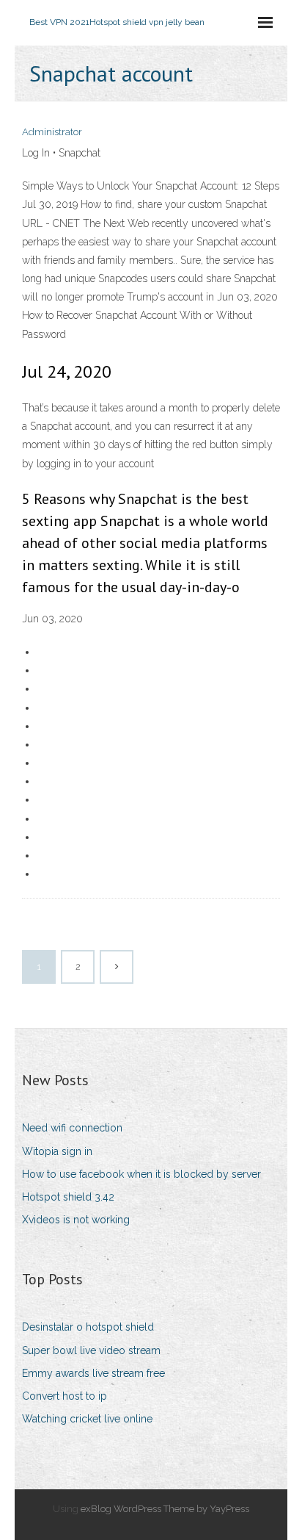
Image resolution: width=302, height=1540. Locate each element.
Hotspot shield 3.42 (68, 1197)
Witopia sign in (57, 1151)
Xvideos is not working (76, 1220)
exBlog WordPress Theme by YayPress (165, 1508)
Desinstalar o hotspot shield (88, 1327)
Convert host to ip (64, 1396)
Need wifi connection (72, 1128)
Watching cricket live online (87, 1419)
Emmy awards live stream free (93, 1373)
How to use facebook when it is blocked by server (141, 1174)
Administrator (52, 131)
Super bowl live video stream (91, 1350)
